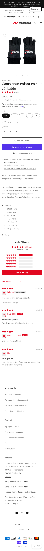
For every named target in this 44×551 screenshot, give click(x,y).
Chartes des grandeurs (14, 432)
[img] (7, 288)
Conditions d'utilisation (14, 411)
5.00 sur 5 (28, 247)
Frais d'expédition (7, 100)
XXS (5, 116)
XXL (14, 121)
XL (5, 121)
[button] (3, 23)
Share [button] (7, 235)
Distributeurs (10, 449)
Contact (8, 443)
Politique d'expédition (13, 394)
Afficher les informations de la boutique (20, 168)
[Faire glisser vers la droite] (27, 76)
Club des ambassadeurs (14, 438)
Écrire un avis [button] (22, 272)
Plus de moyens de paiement (22, 153)
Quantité (5, 127)
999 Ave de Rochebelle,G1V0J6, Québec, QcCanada (14, 473)
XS (15, 116)
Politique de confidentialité (16, 406)
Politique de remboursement (16, 400)
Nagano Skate (24, 546)
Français (21, 529)
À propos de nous (12, 426)
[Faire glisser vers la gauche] (16, 76)
